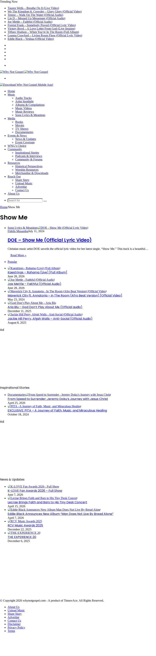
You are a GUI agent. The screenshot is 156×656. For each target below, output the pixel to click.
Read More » (18, 255)
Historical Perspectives (28, 166)
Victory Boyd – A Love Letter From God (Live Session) (41, 28)
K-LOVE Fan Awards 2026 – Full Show (35, 490)
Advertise (21, 186)
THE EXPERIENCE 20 (22, 537)
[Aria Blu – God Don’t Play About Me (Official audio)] (32, 302)
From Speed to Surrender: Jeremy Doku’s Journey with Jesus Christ (58, 399)
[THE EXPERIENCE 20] (24, 532)
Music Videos (23, 108)
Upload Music (23, 183)
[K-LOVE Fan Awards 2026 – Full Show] (33, 486)
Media (11, 118)
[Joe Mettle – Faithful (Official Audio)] (31, 279)
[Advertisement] (78, 358)
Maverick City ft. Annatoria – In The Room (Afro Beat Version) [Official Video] (65, 295)
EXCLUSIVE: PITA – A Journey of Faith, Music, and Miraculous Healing (57, 410)
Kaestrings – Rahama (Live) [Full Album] (37, 272)
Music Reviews (24, 111)
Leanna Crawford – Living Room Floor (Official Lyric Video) (45, 35)
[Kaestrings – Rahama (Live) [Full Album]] (34, 268)
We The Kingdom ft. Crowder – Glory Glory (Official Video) (45, 11)
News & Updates (25, 139)
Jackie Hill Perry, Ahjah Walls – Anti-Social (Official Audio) (50, 318)
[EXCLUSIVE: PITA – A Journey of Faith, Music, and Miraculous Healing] (44, 406)
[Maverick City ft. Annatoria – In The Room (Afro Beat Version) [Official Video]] (57, 291)
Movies (19, 125)
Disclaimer (14, 624)
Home (11, 91)
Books (19, 121)
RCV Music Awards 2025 (25, 525)
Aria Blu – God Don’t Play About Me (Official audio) (45, 307)
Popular (12, 261)
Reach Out (14, 176)
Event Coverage (25, 142)
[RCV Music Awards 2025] (25, 521)
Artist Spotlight (24, 101)
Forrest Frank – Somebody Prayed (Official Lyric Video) (42, 25)
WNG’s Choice (17, 145)
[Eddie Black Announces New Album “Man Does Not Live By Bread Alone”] (54, 509)
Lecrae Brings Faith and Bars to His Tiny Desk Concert (47, 502)
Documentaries (24, 132)
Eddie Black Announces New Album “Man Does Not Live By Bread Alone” (60, 514)
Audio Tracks (23, 98)
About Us (13, 193)
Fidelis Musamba (18, 231)
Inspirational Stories (27, 152)
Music (11, 94)
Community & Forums (28, 159)
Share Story (22, 180)
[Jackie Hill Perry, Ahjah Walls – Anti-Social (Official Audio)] (45, 314)
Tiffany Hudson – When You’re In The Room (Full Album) (43, 32)
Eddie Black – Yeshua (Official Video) (31, 38)
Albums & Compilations (30, 104)
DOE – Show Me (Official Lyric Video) (50, 240)
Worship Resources (26, 169)
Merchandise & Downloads (31, 173)
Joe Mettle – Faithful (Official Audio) (30, 21)
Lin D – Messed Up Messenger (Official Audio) (36, 18)
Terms (11, 630)
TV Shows (21, 128)
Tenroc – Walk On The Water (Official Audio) (35, 15)
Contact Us (22, 190)
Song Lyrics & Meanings (30, 115)
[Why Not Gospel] (24, 71)
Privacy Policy (16, 627)
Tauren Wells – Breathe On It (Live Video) (33, 8)
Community (15, 149)
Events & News (17, 135)
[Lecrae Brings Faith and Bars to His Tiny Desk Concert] (42, 498)
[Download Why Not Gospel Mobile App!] (26, 84)
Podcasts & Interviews (28, 156)
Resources (14, 162)
